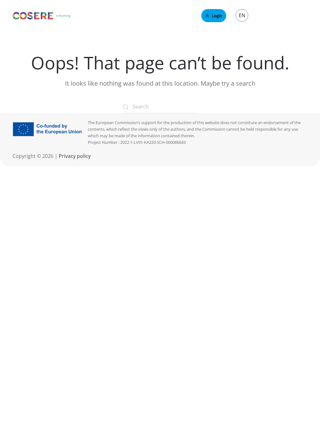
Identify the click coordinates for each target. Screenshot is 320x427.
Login (217, 15)
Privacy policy (74, 156)
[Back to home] (41, 15)
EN (242, 15)
